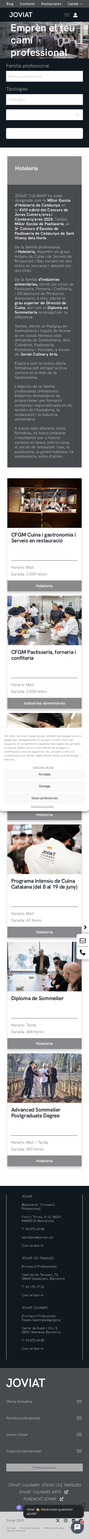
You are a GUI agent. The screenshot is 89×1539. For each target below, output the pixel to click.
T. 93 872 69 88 (33, 1229)
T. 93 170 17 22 (33, 1287)
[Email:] (83, 941)
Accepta (44, 774)
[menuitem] (75, 4)
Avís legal (11, 1528)
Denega (44, 786)
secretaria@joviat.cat (37, 1237)
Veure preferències (44, 798)
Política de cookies (42, 806)
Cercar (44, 135)
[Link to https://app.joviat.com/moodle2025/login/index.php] (75, 15)
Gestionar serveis (43, 767)
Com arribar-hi (33, 1245)
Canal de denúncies (16, 1530)
